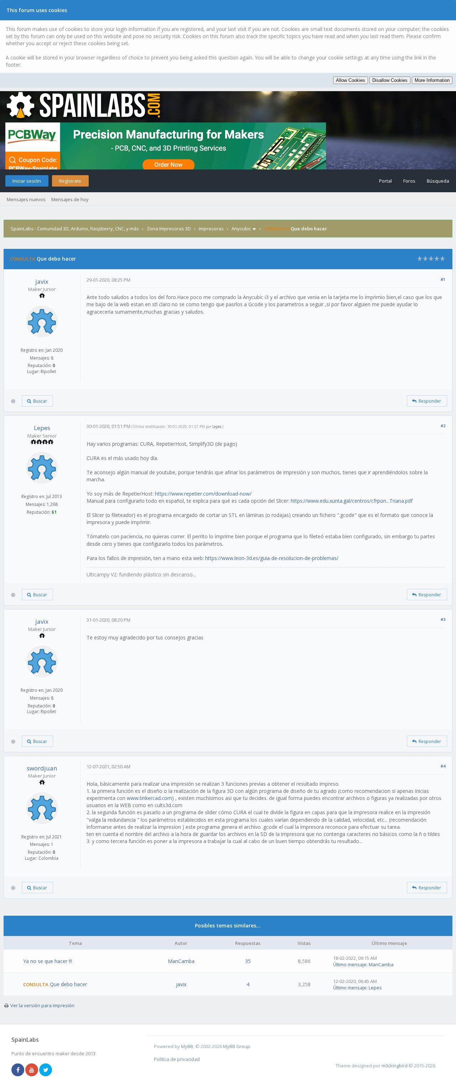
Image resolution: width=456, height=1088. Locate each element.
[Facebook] (17, 1070)
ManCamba (181, 961)
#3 (443, 619)
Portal (385, 181)
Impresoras (211, 228)
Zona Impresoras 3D (169, 228)
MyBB (187, 1046)
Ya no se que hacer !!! (47, 961)
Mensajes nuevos (26, 199)
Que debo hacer (68, 984)
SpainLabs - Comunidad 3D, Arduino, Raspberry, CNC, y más (75, 228)
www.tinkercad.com (149, 798)
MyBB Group (236, 1046)
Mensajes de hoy (70, 199)
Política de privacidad (177, 1059)
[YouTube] (31, 1070)
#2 (443, 425)
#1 (443, 279)
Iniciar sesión (26, 181)
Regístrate (70, 181)
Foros (409, 181)
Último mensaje (350, 964)
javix (41, 281)
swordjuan (42, 768)
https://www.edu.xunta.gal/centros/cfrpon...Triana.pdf (352, 500)
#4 (443, 766)
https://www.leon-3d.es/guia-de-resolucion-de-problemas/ (271, 558)
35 (248, 961)
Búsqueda (438, 181)
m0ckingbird (395, 1065)
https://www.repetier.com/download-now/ (203, 493)
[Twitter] (45, 1070)
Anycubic (241, 228)
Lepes (42, 428)
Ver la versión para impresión (42, 1005)
